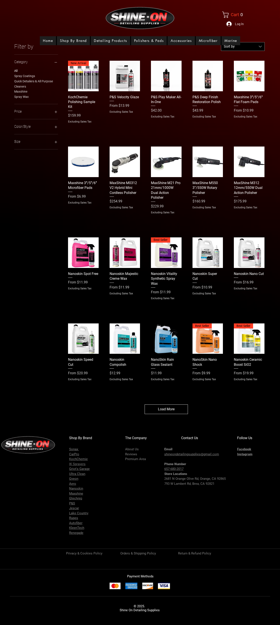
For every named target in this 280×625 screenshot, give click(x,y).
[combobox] (243, 46)
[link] (234, 15)
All (16, 71)
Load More (166, 409)
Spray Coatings (24, 76)
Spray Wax (21, 96)
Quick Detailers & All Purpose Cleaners (33, 83)
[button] (110, 40)
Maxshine (20, 91)
